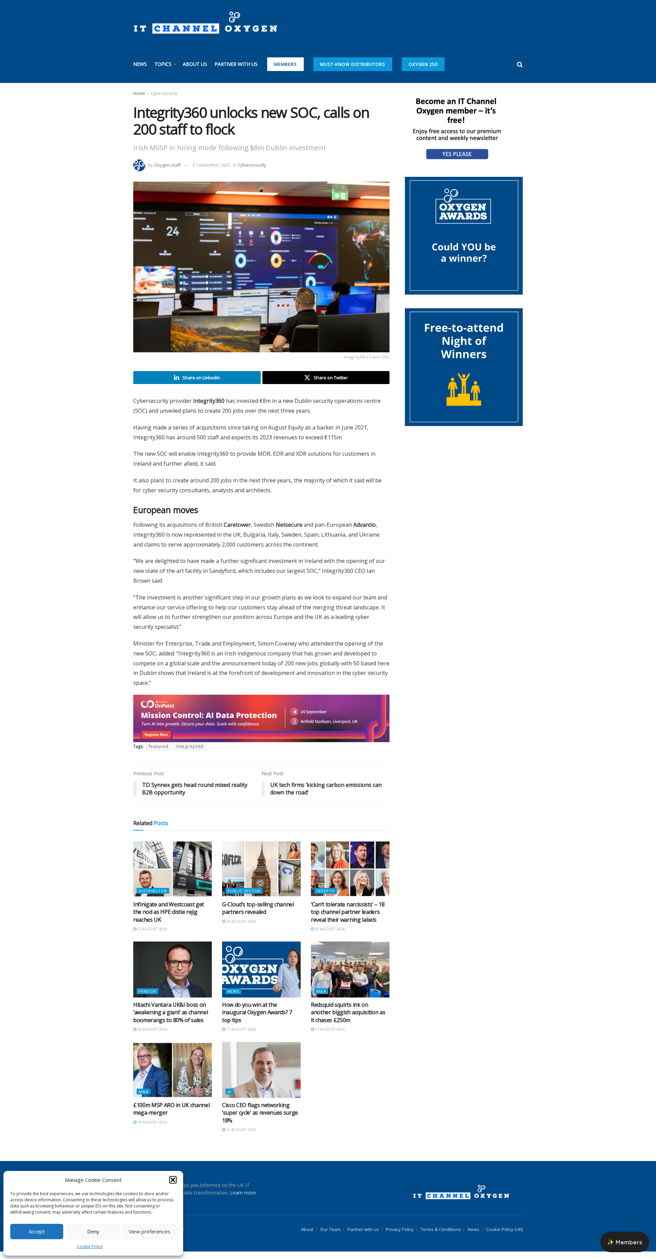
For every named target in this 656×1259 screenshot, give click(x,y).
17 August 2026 (240, 1029)
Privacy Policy (400, 1229)
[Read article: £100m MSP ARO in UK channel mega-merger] (172, 1070)
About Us (195, 64)
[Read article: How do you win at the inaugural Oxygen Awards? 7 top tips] (261, 970)
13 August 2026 (240, 1129)
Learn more (243, 1192)
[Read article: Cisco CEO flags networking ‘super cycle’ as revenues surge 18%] (261, 1070)
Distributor (153, 890)
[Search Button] (520, 64)
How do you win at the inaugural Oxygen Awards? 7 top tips (257, 1012)
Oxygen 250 (423, 64)
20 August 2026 (329, 928)
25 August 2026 (151, 928)
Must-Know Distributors (352, 64)
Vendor (147, 991)
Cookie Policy (90, 1246)
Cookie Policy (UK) (504, 1229)
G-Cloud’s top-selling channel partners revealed (258, 908)
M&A (321, 991)
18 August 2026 (151, 1029)
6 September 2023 (211, 165)
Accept (37, 1231)
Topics (163, 64)
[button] (172, 1179)
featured (158, 746)
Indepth (325, 890)
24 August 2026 (240, 921)
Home (139, 93)
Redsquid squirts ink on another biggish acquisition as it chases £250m (348, 1012)
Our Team (330, 1229)
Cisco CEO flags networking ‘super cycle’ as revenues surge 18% (260, 1112)
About (307, 1229)
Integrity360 (189, 746)
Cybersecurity (164, 93)
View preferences (149, 1231)
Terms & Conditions (441, 1229)
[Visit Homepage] (205, 23)
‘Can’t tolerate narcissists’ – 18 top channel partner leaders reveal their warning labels (347, 912)
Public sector (244, 890)
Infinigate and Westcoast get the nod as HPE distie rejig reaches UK (168, 912)
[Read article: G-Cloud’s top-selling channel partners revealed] (261, 869)
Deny (93, 1231)
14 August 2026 (151, 1121)
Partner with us (236, 64)
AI (230, 1091)
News (140, 64)
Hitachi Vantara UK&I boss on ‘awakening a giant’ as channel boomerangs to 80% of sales (170, 1012)
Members (285, 64)
